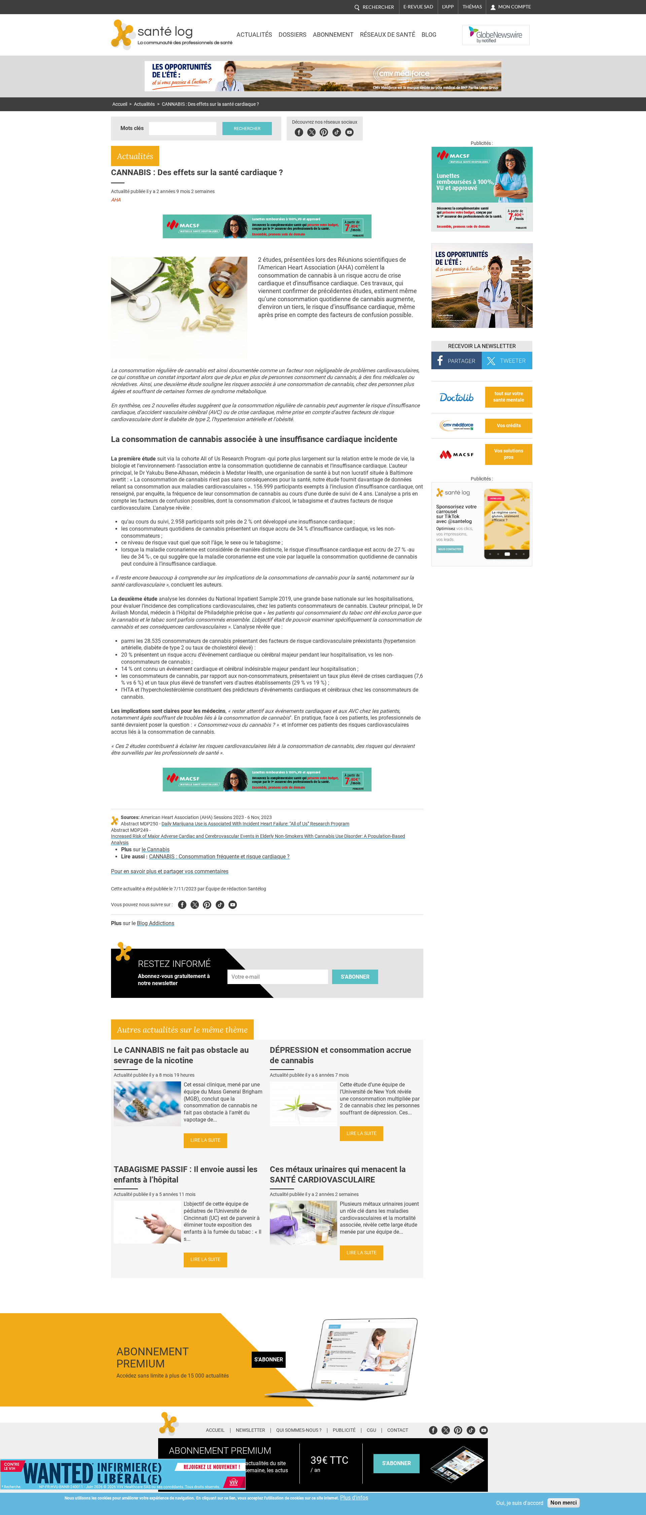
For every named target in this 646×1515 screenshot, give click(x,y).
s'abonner (396, 1463)
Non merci (563, 1503)
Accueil (119, 104)
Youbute (349, 131)
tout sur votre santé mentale (508, 397)
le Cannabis (156, 849)
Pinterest (324, 131)
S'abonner (355, 977)
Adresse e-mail (245, 965)
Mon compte (514, 6)
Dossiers (293, 34)
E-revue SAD (418, 6)
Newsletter (250, 1430)
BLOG (429, 34)
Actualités (254, 34)
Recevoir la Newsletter (482, 346)
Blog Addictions (155, 923)
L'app (448, 6)
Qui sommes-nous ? (299, 1430)
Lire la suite (205, 1140)
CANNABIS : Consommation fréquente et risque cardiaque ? (219, 856)
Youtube (232, 904)
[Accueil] (123, 35)
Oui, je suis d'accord (519, 1503)
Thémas (472, 6)
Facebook (299, 131)
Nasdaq (476, 30)
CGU (371, 1430)
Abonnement (333, 34)
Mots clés (132, 128)
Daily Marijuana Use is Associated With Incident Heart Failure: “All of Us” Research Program (255, 824)
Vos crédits (509, 426)
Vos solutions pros (508, 454)
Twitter (311, 131)
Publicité (344, 1430)
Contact (397, 1430)
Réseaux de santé (387, 34)
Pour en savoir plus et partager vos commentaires (169, 871)
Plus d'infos (354, 1497)
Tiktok (336, 131)
